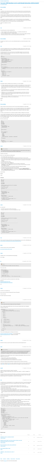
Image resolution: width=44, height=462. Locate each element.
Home (1, 458)
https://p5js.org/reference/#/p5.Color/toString (6, 282)
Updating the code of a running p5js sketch (7, 436)
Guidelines (8, 458)
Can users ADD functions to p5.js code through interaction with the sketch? (19, 3)
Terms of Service (13, 458)
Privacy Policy (18, 458)
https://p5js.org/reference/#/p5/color (5, 334)
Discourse (5, 460)
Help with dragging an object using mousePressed (8, 444)
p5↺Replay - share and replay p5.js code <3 (7, 451)
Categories (4, 458)
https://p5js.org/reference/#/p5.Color (5, 281)
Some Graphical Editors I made (5, 448)
